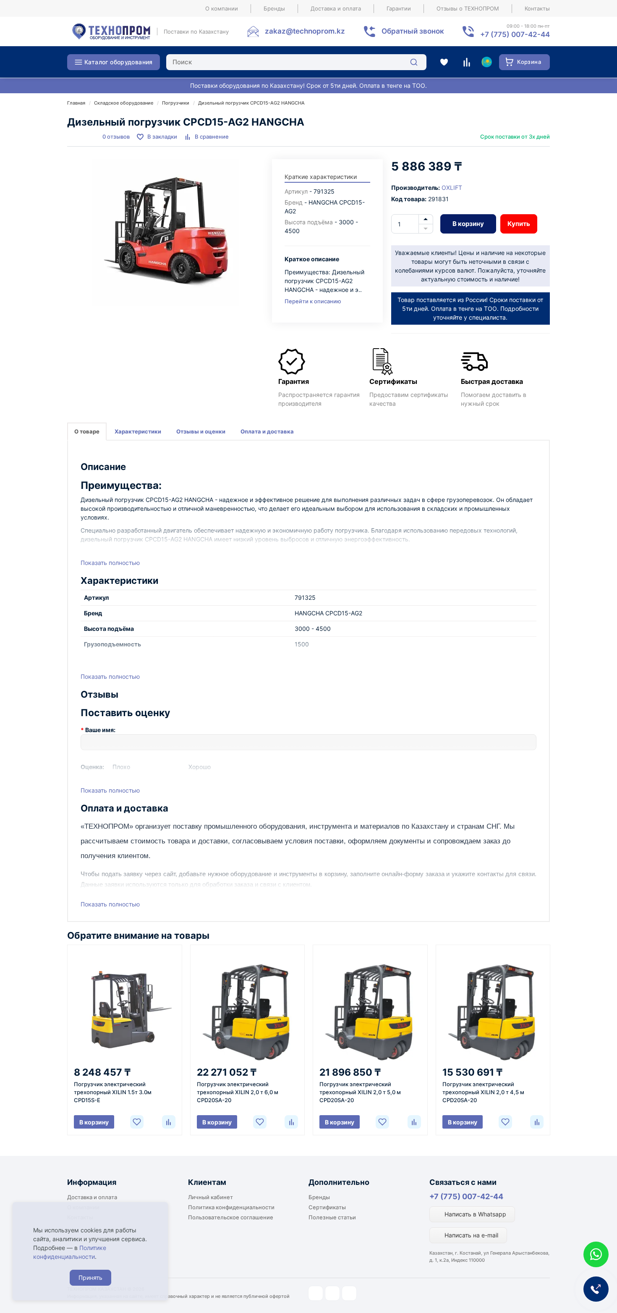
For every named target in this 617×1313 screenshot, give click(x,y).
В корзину (468, 224)
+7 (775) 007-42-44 (466, 1196)
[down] (425, 229)
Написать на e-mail (470, 1235)
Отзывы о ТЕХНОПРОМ (468, 8)
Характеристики (138, 431)
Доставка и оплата (336, 8)
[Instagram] (315, 1293)
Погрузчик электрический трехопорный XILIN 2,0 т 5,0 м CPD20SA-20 (360, 1092)
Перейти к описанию (313, 301)
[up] (425, 219)
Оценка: (92, 766)
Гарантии (399, 8)
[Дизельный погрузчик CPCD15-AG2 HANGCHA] (165, 232)
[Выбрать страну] (486, 62)
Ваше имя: (100, 729)
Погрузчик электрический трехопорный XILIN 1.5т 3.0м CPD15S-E (113, 1092)
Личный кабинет (210, 1197)
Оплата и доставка (267, 431)
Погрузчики (175, 103)
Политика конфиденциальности (231, 1207)
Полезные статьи (332, 1217)
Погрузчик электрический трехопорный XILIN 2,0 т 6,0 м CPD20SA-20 (237, 1092)
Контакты (537, 8)
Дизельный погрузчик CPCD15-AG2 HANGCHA (251, 103)
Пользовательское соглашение (230, 1217)
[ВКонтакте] (349, 1293)
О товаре (86, 431)
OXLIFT (452, 187)
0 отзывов (116, 136)
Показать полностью (110, 562)
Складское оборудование (123, 103)
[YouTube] (332, 1293)
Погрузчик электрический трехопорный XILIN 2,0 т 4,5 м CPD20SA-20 (483, 1092)
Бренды (274, 8)
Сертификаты (327, 1207)
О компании (221, 8)
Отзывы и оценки (200, 431)
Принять (90, 1277)
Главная (76, 103)
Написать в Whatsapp (474, 1214)
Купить (518, 224)
